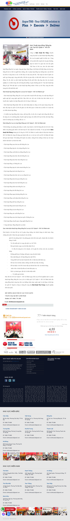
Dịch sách (29, 362)
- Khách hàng (64, 324)
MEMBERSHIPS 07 (58, 352)
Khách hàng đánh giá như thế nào (52, 334)
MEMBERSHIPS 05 (31, 352)
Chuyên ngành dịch (32, 358)
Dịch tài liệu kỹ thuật (31, 364)
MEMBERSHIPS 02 (11, 352)
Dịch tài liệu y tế (30, 367)
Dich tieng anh (9, 3)
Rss (47, 4)
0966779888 (10, 509)
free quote (11, 344)
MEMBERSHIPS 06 (43, 352)
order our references (27, 344)
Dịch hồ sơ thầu (30, 361)
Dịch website (29, 369)
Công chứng (17, 9)
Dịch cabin (29, 371)
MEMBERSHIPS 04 (22, 352)
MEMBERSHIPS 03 (16, 352)
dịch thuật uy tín (15, 361)
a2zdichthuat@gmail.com (22, 317)
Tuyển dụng (31, 4)
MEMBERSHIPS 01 (5, 352)
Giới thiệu (26, 4)
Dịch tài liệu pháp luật (31, 366)
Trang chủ (7, 9)
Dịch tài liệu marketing (31, 373)
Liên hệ (37, 4)
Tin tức (55, 9)
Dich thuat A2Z (6, 518)
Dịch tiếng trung (28, 9)
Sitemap (42, 4)
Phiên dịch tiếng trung (44, 9)
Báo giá (62, 9)
